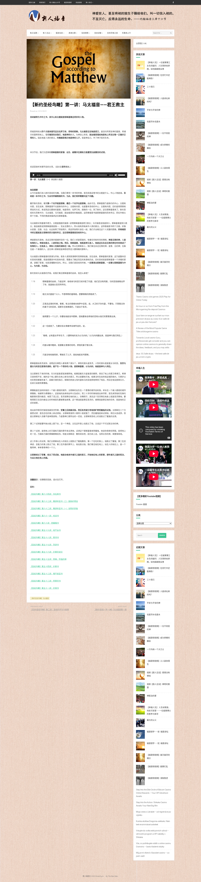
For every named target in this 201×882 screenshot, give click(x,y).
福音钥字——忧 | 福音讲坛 (157, 250)
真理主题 (72, 33)
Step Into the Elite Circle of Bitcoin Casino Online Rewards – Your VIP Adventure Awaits (153, 793)
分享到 (139, 43)
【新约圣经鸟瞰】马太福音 (40, 598)
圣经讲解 (97, 33)
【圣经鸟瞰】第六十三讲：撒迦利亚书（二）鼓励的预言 (54, 501)
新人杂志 (89, 2)
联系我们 (42, 2)
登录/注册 (32, 2)
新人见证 (46, 33)
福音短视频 (68, 2)
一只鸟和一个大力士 (155, 156)
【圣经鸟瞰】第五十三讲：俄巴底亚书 (46, 573)
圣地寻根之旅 (112, 33)
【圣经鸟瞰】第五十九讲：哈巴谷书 (45, 530)
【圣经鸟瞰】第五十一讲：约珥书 (44, 588)
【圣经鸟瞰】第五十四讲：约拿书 (44, 566)
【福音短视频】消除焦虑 (157, 285)
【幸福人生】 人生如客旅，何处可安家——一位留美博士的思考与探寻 (159, 217)
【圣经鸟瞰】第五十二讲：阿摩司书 (45, 581)
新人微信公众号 (54, 2)
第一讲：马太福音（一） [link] (40, 179)
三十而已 (151, 87)
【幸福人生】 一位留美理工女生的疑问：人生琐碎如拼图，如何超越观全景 (158, 65)
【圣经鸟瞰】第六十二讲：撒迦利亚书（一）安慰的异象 (54, 508)
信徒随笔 (85, 33)
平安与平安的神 (153, 110)
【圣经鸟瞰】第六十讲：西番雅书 (44, 523)
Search (162, 535)
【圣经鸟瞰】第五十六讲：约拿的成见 (46, 552)
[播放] (33, 175)
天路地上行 (126, 33)
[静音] (116, 175)
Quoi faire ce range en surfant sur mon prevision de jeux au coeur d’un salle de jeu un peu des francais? (152, 318)
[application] (78, 175)
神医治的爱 (151, 203)
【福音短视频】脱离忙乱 (157, 273)
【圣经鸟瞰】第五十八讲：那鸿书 (44, 537)
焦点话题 (33, 33)
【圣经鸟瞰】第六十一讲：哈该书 (44, 515)
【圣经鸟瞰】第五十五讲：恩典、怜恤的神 (48, 559)
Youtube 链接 (141, 504)
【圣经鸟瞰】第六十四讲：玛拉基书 (45, 494)
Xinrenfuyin (99, 876)
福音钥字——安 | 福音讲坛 (157, 239)
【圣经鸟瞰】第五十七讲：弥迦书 (44, 544)
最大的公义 (151, 227)
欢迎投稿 (79, 2)
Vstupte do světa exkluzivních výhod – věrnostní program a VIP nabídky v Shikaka (152, 834)
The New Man (113, 876)
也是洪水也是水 (153, 121)
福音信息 (59, 33)
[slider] (122, 174)
